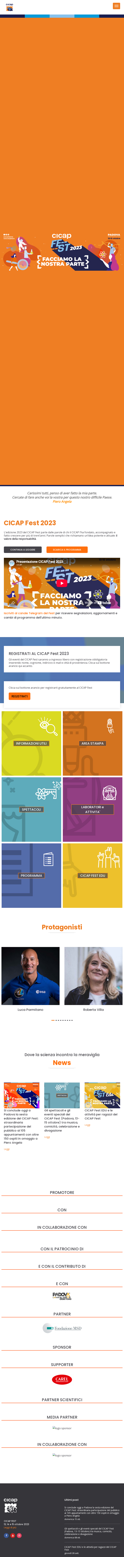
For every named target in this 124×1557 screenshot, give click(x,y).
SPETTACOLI (31, 809)
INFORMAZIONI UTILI (31, 743)
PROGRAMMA (31, 875)
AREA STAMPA (93, 743)
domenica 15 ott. (72, 1519)
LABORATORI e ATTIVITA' (92, 809)
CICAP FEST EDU (92, 875)
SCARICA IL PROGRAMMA (67, 549)
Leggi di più (10, 1527)
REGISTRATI (19, 696)
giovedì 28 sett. (71, 1553)
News (62, 1062)
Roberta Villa (93, 1009)
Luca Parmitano (30, 1009)
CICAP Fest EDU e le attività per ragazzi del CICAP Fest (101, 1114)
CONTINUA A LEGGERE (22, 549)
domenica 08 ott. (72, 1537)
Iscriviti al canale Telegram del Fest (29, 613)
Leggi (7, 1149)
